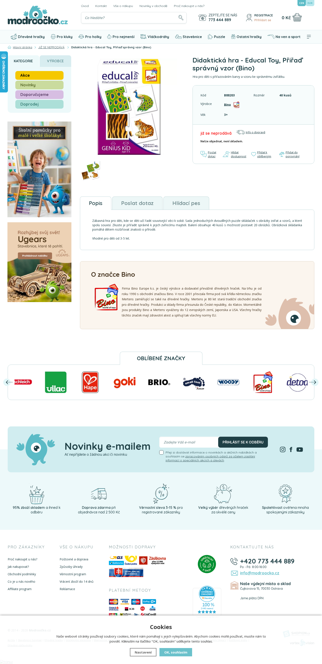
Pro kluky (65, 37)
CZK (301, 3)
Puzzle (219, 37)
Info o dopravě (255, 132)
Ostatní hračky (249, 37)
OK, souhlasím (175, 652)
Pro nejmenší (123, 37)
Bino (227, 104)
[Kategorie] (308, 36)
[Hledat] (181, 17)
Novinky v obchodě (153, 6)
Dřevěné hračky (31, 37)
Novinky (27, 84)
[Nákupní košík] (297, 17)
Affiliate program (20, 589)
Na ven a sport (288, 37)
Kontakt (101, 6)
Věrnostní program (73, 574)
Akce (25, 75)
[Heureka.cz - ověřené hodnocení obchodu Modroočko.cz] (207, 603)
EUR (310, 3)
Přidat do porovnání (292, 154)
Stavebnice (192, 37)
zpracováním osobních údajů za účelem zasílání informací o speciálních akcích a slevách (210, 458)
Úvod (85, 6)
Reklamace (67, 589)
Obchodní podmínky (22, 574)
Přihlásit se (262, 20)
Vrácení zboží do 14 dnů (77, 581)
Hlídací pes (186, 203)
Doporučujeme (34, 94)
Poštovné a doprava (74, 559)
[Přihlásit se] (249, 17)
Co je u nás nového (21, 581)
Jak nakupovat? (18, 567)
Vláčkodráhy (158, 37)
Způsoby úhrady (71, 567)
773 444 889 (220, 19)
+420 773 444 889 (267, 561)
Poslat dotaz (212, 154)
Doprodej (29, 104)
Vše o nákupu (123, 6)
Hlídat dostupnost (238, 154)
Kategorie (23, 61)
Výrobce (55, 61)
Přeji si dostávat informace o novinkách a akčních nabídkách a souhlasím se (211, 456)
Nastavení (143, 652)
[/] (36, 493)
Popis (95, 203)
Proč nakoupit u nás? (189, 6)
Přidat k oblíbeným (264, 154)
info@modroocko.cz (259, 572)
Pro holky (93, 37)
